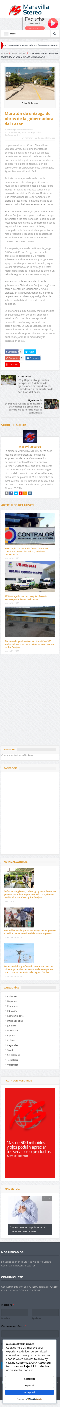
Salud (10, 1050)
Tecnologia (12, 1059)
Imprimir (28, 138)
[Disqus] (30, 700)
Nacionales (12, 1030)
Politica (10, 1040)
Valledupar (12, 1064)
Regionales (36, 132)
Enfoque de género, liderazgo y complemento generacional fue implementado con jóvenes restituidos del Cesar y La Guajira (30, 894)
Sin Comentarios (12, 135)
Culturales (12, 996)
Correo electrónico (13, 1326)
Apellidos (36, 1318)
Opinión (11, 1035)
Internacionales (15, 1020)
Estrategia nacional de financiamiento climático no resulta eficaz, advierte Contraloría (26, 551)
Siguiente (33, 400)
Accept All (29, 1392)
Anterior (26, 376)
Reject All (29, 1385)
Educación (12, 1010)
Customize (29, 1378)
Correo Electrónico (46, 138)
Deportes (11, 1001)
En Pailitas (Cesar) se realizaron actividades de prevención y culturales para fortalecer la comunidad (23, 408)
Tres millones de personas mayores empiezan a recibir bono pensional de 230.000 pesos (30, 932)
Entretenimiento (15, 1015)
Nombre (5, 1318)
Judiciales (11, 1025)
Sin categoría (13, 1054)
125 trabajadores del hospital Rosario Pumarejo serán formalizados (26, 598)
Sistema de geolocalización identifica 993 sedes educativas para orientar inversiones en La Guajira (29, 644)
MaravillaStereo (25, 129)
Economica (12, 1005)
